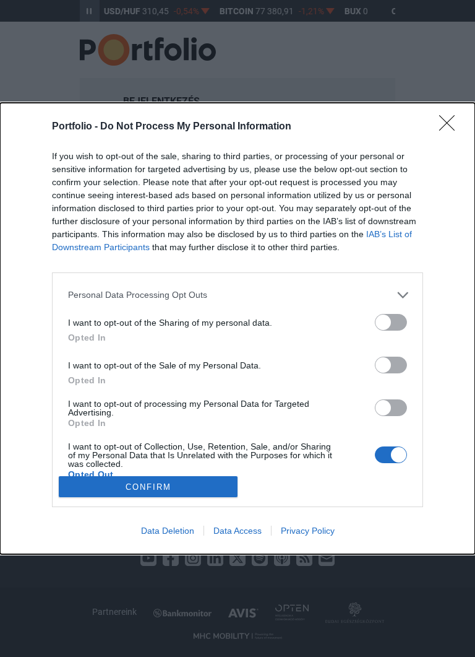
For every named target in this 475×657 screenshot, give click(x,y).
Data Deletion (167, 531)
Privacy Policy (308, 531)
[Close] (451, 127)
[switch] (391, 322)
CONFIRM (148, 487)
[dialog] (237, 328)
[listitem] (237, 295)
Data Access (237, 531)
